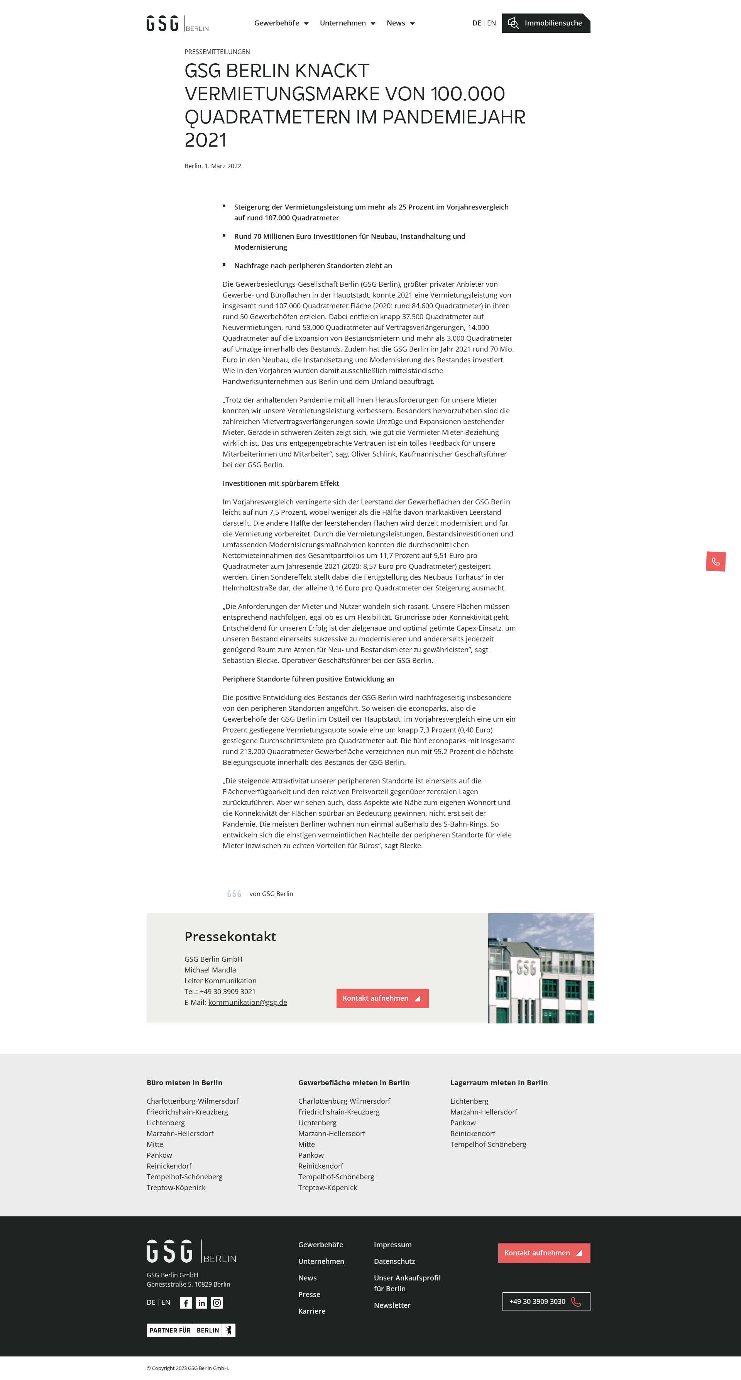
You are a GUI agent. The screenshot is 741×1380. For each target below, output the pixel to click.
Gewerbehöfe (276, 22)
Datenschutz (394, 1261)
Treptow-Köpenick (176, 1187)
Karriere (311, 1311)
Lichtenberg (166, 1122)
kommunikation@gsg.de (247, 1002)
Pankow (159, 1155)
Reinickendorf (169, 1165)
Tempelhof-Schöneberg (185, 1176)
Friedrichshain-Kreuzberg (187, 1111)
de (476, 22)
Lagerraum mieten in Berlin (499, 1082)
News (396, 22)
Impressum (393, 1244)
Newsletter (392, 1305)
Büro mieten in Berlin (185, 1082)
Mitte (155, 1144)
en (491, 22)
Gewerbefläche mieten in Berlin (354, 1082)
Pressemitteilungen (217, 51)
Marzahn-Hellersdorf (180, 1133)
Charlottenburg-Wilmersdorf (193, 1101)
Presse (309, 1294)
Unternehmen (343, 22)
